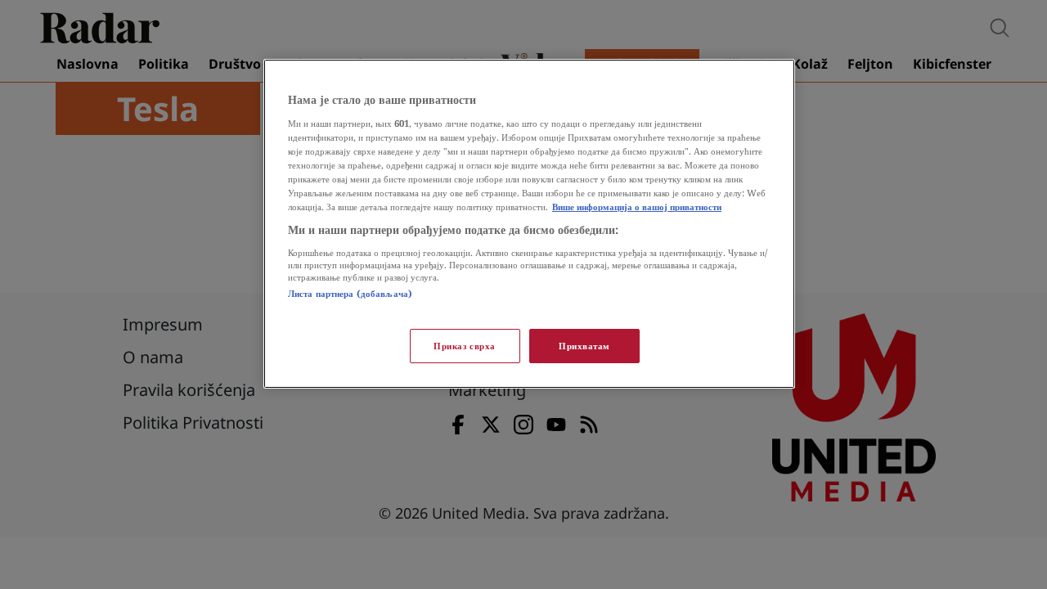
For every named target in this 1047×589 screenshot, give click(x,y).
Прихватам (584, 345)
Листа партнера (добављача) (350, 293)
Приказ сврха (465, 345)
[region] (529, 224)
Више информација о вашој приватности (636, 206)
